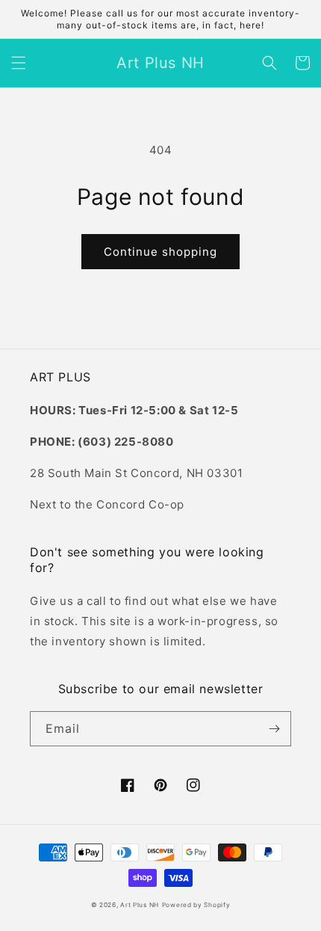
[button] (18, 62)
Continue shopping (160, 252)
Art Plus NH (139, 905)
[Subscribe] (274, 728)
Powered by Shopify (196, 905)
